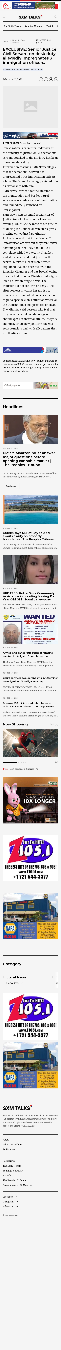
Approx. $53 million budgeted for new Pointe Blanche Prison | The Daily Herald (28, 705)
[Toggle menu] (4, 17)
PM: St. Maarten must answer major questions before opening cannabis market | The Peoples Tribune (29, 459)
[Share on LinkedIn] (56, 79)
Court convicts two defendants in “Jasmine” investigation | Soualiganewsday (30, 679)
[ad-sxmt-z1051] (30, 858)
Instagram (8, 1201)
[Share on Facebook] (46, 79)
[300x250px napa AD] (30, 916)
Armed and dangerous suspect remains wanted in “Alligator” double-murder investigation (28, 654)
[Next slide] (56, 724)
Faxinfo (50, 26)
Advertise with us (12, 1144)
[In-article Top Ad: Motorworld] (30, 135)
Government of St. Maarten (17, 1185)
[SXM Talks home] (30, 16)
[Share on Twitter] (51, 79)
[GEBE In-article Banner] (30, 350)
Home (5, 41)
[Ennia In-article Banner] (30, 385)
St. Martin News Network (19, 41)
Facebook (8, 1196)
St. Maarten (9, 1149)
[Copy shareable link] (41, 79)
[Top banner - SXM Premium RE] (30, 5)
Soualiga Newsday (34, 26)
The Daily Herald (13, 26)
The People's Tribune (14, 1180)
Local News (37, 69)
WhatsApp (8, 1206)
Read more (12, 486)
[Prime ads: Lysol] (30, 800)
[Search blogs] (55, 17)
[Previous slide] (52, 724)
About (6, 1139)
